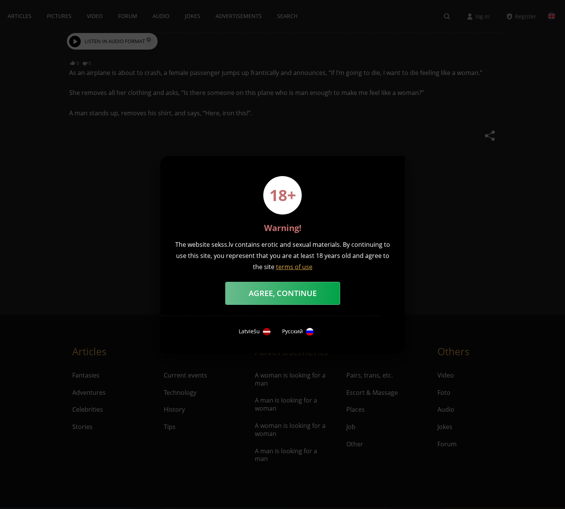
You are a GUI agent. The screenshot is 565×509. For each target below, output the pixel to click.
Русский (292, 331)
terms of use (294, 267)
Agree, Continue (283, 293)
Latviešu (249, 331)
